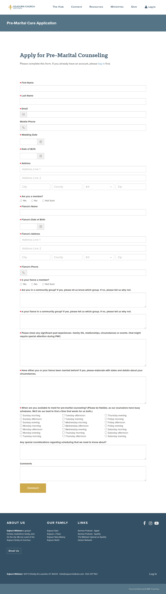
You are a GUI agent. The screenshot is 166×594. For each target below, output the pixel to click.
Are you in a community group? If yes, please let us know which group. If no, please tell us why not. (76, 290)
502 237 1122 (91, 574)
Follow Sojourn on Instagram (150, 523)
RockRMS (147, 589)
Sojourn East (52, 530)
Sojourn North (53, 540)
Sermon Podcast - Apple (88, 530)
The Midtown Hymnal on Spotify (92, 537)
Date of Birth (29, 149)
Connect (33, 488)
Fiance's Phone (30, 267)
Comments (26, 463)
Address (26, 163)
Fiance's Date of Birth (33, 219)
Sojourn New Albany (56, 537)
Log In (151, 7)
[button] (76, 7)
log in (101, 64)
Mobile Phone (27, 121)
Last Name (27, 95)
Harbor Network (85, 540)
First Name (28, 82)
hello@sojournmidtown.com (71, 574)
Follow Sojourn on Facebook (144, 523)
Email (25, 108)
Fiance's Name (30, 206)
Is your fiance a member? (35, 280)
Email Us (14, 551)
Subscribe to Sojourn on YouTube (156, 523)
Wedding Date (29, 135)
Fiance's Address (31, 234)
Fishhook (139, 589)
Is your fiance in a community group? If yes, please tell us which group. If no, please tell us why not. (76, 311)
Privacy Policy (155, 589)
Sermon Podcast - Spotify (89, 533)
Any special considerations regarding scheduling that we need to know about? (63, 442)
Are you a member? (32, 196)
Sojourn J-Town (54, 533)
